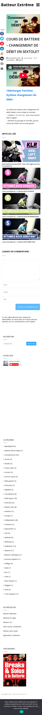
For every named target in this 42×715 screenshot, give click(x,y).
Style (6, 568)
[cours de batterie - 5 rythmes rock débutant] (21, 239)
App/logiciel (9, 446)
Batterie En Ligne (9, 618)
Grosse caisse (10, 476)
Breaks (7, 463)
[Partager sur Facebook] (2, 33)
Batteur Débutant (9, 613)
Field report (9, 498)
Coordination (9, 494)
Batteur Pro (7, 622)
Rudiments (9, 546)
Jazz (6, 572)
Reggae (7, 585)
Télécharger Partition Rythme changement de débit (21, 95)
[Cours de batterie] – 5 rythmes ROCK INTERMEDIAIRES (20, 217)
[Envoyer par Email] (2, 63)
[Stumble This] (2, 53)
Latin (6, 576)
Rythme (20, 60)
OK (22, 712)
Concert (7, 472)
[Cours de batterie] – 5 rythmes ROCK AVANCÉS (18, 191)
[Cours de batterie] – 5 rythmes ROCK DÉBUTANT (18, 242)
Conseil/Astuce (10, 455)
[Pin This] (2, 43)
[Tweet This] (2, 38)
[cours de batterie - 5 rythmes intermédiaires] (21, 213)
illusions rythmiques (12, 555)
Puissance (8, 485)
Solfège (7, 563)
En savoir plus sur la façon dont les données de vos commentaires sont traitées (19, 320)
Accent (7, 459)
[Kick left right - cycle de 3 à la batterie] (21, 161)
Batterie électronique (12, 450)
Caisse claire (9, 468)
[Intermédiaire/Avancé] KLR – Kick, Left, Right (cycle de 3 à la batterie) (21, 165)
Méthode (8, 542)
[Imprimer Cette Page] (2, 68)
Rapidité (8, 490)
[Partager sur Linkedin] (2, 48)
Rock (6, 589)
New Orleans (9, 581)
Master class (9, 507)
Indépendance (10, 520)
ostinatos (8, 524)
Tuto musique (10, 594)
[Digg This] (2, 58)
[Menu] (38, 4)
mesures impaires (11, 559)
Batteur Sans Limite (10, 631)
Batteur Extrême (17, 4)
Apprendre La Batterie (11, 635)
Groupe (7, 516)
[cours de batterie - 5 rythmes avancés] (21, 188)
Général (7, 511)
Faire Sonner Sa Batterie (12, 626)
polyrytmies (9, 529)
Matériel (8, 537)
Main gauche (9, 481)
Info (6, 533)
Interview (8, 503)
